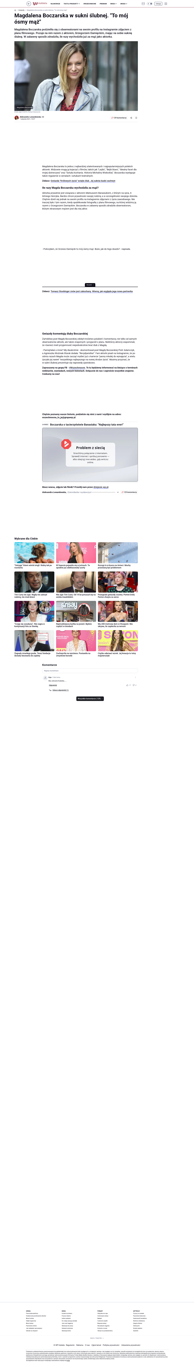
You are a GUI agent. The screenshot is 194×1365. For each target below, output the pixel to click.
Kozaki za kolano (67, 1313)
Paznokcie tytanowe (139, 1316)
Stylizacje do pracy (67, 1326)
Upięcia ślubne (137, 1323)
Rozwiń (89, 285)
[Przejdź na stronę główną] (28, 5)
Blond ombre (30, 1318)
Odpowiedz (53, 685)
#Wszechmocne (89, 4)
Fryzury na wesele (138, 1313)
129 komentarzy (120, 118)
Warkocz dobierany (139, 1321)
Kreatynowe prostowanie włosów (36, 1316)
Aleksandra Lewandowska (30, 117)
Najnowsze (55, 4)
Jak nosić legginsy (67, 1323)
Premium (103, 4)
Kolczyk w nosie (102, 1328)
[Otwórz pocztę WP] (143, 4)
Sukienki (135, 1331)
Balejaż (99, 1318)
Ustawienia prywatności (130, 1345)
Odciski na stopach (32, 1331)
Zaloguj (158, 4)
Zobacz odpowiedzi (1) (61, 690)
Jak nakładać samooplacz (34, 1328)
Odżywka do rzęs (102, 1313)
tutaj (68, 1360)
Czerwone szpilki (102, 1321)
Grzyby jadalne (137, 1328)
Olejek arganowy (31, 1321)
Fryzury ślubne (66, 1316)
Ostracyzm (136, 1326)
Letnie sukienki (66, 1318)
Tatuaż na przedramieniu (105, 1331)
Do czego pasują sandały (69, 1321)
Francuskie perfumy (32, 1313)
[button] (149, 3)
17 (130, 685)
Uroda (122, 4)
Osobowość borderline (140, 1318)
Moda (112, 4)
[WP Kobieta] (42, 4)
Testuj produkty (71, 4)
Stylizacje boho (66, 1331)
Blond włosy (29, 1323)
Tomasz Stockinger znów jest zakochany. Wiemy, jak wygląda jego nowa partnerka (92, 291)
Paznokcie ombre (31, 1326)
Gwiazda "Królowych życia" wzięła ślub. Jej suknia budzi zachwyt (83, 180)
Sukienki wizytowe (67, 1328)
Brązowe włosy (101, 1323)
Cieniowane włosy (102, 1316)
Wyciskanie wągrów (103, 1326)
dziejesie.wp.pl (100, 487)
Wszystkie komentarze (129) (89, 699)
